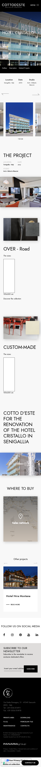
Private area (8, 717)
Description (13, 68)
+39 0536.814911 (14, 708)
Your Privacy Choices (18, 760)
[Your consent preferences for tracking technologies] (4, 763)
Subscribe (31, 669)
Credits (18, 751)
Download (25, 717)
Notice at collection (11, 764)
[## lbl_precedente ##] (5, 94)
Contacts (24, 726)
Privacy (5, 749)
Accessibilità (11, 751)
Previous (5, 563)
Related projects (24, 68)
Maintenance (9, 726)
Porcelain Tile (26, 722)
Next (35, 563)
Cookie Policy (13, 749)
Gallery (4, 68)
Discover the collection (12, 298)
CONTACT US (30, 763)
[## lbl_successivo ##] (35, 94)
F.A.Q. (5, 722)
